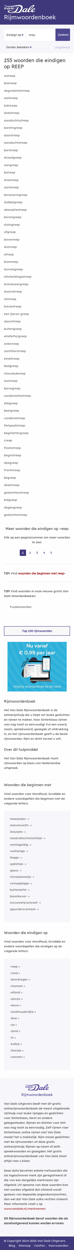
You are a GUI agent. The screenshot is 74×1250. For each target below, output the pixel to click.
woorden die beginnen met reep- (41, 573)
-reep (14, 966)
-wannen (16, 1057)
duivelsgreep (13, 269)
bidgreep (10, 500)
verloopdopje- (20, 883)
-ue (12, 1025)
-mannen (16, 986)
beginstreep (12, 455)
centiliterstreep (15, 351)
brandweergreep (16, 284)
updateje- (17, 864)
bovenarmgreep (15, 195)
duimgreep (12, 224)
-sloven (15, 999)
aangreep (11, 165)
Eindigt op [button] (14, 35)
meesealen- (18, 819)
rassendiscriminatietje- (26, 838)
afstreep (10, 299)
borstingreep (13, 128)
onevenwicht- (19, 825)
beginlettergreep (16, 433)
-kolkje (15, 1044)
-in (12, 1037)
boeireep (10, 83)
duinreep (10, 247)
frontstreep (12, 470)
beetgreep (11, 410)
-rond (14, 973)
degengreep (13, 507)
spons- (14, 870)
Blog (12, 1245)
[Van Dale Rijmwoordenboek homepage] (21, 10)
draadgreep (13, 157)
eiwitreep (10, 381)
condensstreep (14, 418)
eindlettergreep (15, 336)
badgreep (11, 366)
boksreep (10, 105)
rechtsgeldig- (19, 844)
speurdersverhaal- (23, 909)
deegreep (11, 463)
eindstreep (11, 358)
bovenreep (11, 239)
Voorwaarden (58, 1245)
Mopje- (15, 857)
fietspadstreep (14, 425)
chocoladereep (14, 373)
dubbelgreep (13, 202)
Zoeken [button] (63, 35)
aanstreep (11, 187)
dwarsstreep (13, 291)
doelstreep (11, 113)
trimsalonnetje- (21, 877)
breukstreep (12, 306)
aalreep (9, 76)
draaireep (11, 180)
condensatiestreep (17, 396)
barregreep (12, 388)
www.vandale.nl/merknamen (25, 1209)
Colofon (39, 1245)
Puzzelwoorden (21, 607)
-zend (14, 1031)
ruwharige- (18, 851)
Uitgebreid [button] (62, 47)
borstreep (11, 150)
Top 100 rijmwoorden (37, 631)
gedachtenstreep (16, 492)
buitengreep (13, 329)
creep (8, 440)
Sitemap (25, 1245)
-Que (13, 1018)
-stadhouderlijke (22, 1012)
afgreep (10, 232)
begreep (10, 478)
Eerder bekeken (17, 47)
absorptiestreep (15, 210)
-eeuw (14, 1005)
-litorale (15, 1050)
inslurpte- (16, 832)
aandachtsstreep (16, 120)
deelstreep (11, 485)
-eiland (15, 992)
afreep (9, 254)
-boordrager (19, 979)
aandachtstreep (15, 142)
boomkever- (18, 896)
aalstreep (11, 98)
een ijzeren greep (16, 314)
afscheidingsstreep (17, 276)
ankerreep (11, 344)
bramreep (11, 262)
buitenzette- (18, 890)
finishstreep (12, 448)
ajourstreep (12, 321)
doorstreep (12, 135)
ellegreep (11, 403)
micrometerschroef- (24, 902)
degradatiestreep (17, 90)
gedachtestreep (15, 515)
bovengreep (12, 217)
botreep (9, 172)
